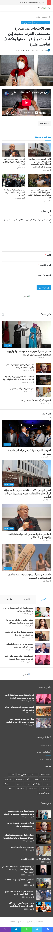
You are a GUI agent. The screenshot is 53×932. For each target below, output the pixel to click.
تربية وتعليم (20, 779)
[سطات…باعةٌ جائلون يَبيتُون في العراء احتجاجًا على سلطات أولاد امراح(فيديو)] (43, 380)
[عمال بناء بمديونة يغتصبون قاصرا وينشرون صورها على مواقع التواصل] (43, 723)
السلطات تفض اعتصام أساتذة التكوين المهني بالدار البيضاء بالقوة (19, 893)
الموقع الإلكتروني (44, 275)
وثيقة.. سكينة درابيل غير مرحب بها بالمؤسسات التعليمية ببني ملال (19, 621)
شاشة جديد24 (38, 23)
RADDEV (13, 922)
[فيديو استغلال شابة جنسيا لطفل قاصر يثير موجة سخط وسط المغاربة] (42, 660)
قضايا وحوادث (26, 23)
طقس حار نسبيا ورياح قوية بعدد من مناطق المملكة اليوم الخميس (29, 576)
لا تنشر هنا (20, 788)
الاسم (48, 255)
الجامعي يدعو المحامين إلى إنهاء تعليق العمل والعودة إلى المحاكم (14, 162)
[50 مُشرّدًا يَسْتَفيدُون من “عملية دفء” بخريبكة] (43, 883)
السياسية (46, 779)
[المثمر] (26, 296)
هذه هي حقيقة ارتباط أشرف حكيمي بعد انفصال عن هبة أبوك (19, 633)
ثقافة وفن (8, 779)
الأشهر (44, 599)
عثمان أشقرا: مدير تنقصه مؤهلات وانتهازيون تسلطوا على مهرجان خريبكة (29, 353)
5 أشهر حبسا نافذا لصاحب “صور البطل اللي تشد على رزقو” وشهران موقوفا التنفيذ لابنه (39, 193)
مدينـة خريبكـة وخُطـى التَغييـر (22, 388)
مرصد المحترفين (43, 793)
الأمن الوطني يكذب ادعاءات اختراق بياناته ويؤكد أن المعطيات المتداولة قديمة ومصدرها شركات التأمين (40, 163)
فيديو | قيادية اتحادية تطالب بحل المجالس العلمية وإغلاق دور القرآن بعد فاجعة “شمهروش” (18, 869)
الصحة (37, 779)
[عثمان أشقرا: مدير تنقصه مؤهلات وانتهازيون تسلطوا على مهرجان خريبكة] (43, 815)
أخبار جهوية (33, 775)
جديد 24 (44, 50)
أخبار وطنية (22, 775)
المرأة (29, 779)
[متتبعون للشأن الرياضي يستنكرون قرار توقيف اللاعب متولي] (42, 612)
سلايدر (37, 17)
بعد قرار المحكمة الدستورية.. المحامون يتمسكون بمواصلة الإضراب (14, 192)
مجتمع (11, 788)
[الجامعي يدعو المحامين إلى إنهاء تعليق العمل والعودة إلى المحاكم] (13, 149)
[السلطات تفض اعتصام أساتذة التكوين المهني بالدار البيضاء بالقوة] (43, 895)
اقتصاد (12, 775)
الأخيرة (27, 599)
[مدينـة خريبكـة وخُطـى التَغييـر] (43, 392)
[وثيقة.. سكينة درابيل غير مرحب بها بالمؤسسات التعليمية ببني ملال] (42, 624)
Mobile (43, 123)
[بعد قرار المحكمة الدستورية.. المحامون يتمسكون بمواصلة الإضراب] (13, 180)
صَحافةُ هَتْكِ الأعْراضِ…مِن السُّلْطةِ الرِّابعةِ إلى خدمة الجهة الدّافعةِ (21, 905)
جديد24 (46, 784)
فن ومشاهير (45, 788)
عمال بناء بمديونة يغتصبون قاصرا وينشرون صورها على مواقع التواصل (20, 720)
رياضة (27, 784)
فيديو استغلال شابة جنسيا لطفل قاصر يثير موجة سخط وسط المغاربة (18, 657)
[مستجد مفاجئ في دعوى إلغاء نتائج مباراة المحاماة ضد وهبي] (42, 648)
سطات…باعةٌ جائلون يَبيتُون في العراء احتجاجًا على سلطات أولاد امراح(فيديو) (18, 378)
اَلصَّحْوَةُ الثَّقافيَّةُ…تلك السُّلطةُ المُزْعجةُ (36, 400)
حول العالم (37, 784)
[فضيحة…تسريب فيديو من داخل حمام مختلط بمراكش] (43, 711)
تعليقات (9, 599)
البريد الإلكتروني (44, 265)
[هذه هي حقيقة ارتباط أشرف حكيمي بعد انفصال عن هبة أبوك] (42, 636)
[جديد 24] (42, 8)
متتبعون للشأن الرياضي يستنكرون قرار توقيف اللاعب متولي (18, 609)
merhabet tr (45, 775)
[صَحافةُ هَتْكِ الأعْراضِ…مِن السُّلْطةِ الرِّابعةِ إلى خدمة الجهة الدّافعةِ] (43, 907)
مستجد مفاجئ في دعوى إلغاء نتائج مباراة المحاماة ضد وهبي (19, 645)
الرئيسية (45, 17)
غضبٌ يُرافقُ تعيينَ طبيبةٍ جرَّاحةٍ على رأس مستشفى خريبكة (20, 366)
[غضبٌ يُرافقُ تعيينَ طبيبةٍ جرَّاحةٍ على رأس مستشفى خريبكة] (43, 368)
